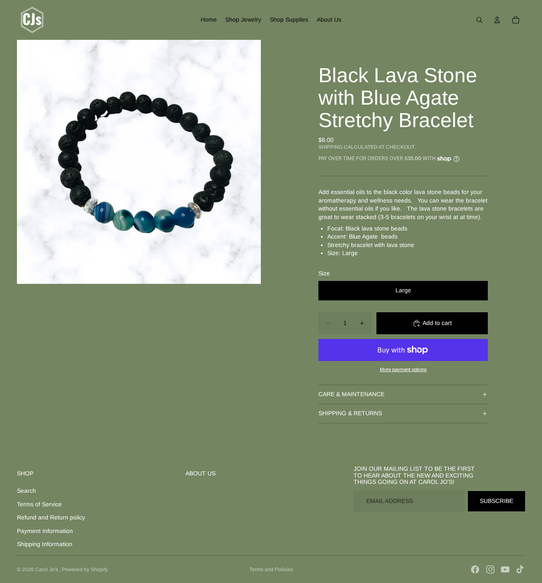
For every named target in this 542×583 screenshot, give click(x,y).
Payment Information (45, 530)
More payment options (403, 369)
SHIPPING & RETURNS (350, 413)
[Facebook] (475, 569)
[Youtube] (505, 569)
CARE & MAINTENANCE (351, 394)
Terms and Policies (271, 569)
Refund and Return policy (51, 517)
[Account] (497, 20)
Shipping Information (44, 544)
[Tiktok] (520, 569)
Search (26, 490)
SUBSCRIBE (496, 500)
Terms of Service (39, 504)
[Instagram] (490, 569)
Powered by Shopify (85, 569)
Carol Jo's (47, 569)
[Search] (479, 20)
